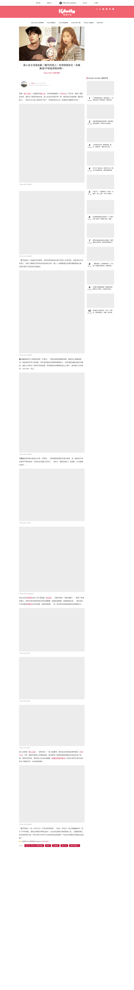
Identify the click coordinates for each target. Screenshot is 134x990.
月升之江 (63, 93)
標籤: (21, 846)
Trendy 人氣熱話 (89, 22)
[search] (97, 9)
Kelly (33, 83)
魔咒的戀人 (74, 846)
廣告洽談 (85, 3)
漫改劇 (55, 846)
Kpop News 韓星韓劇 (37, 22)
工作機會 (96, 3)
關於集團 (38, 3)
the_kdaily (45, 841)
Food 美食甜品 (51, 22)
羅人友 (42, 93)
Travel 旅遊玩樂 (63, 22)
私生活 (48, 598)
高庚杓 (29, 598)
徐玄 (48, 846)
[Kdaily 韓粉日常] (67, 12)
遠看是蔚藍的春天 (58, 758)
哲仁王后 (27, 93)
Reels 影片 (100, 22)
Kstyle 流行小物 (75, 22)
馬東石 (29, 604)
